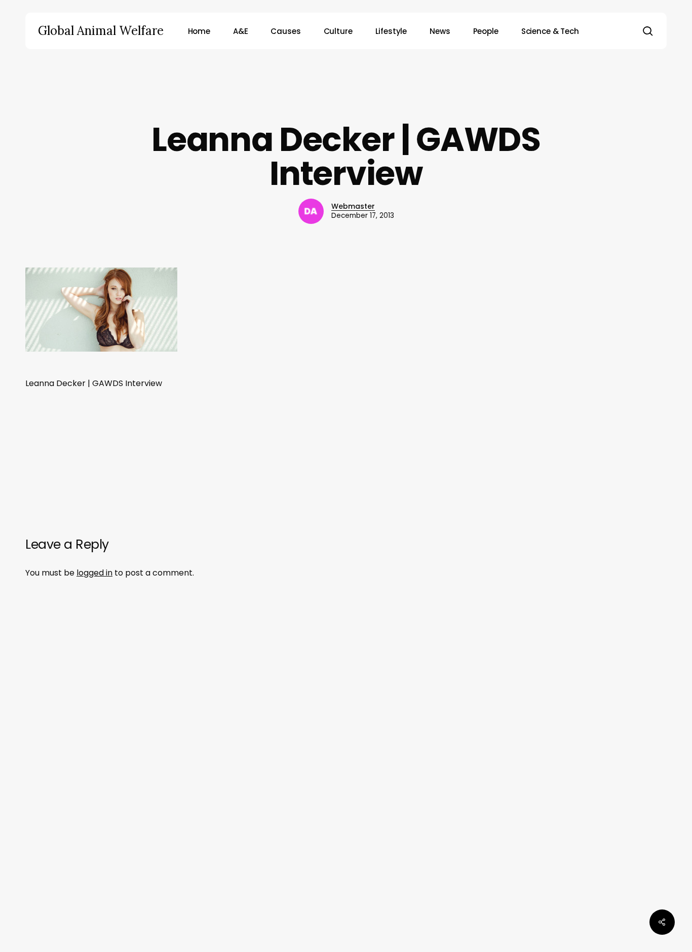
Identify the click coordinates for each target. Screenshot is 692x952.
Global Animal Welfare (101, 31)
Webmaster (353, 206)
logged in (94, 573)
